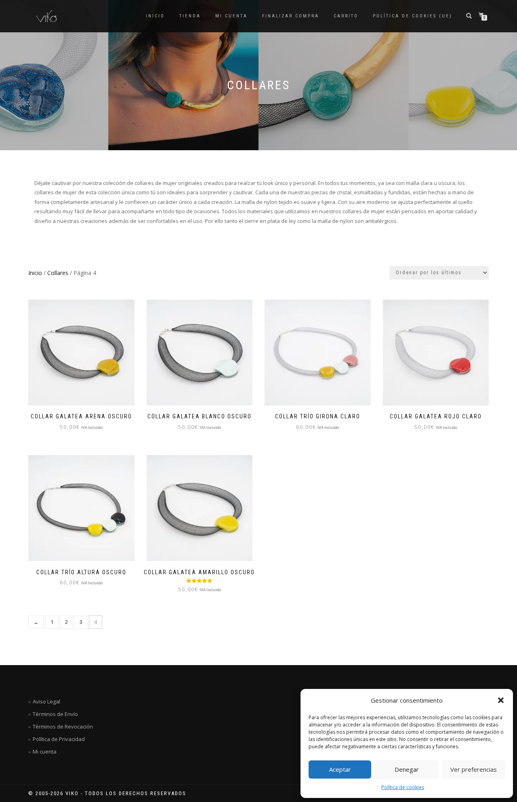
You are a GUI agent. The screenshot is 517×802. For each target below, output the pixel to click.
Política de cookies (402, 787)
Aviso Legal (46, 701)
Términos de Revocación (63, 726)
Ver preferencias (473, 769)
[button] (501, 700)
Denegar (407, 769)
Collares (57, 273)
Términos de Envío (55, 714)
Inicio (155, 16)
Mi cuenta (231, 16)
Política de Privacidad (59, 739)
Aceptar (340, 769)
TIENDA (190, 16)
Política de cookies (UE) (412, 16)
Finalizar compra (290, 16)
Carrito (346, 16)
